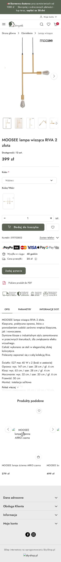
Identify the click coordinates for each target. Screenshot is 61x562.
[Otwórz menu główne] (4, 24)
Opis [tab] (7, 309)
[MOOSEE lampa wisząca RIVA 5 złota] (8, 201)
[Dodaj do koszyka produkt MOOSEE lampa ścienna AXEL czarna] (38, 457)
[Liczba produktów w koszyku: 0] (55, 24)
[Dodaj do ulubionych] (52, 227)
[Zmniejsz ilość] (4, 218)
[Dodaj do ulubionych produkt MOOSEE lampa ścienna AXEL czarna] (39, 410)
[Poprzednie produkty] (8, 429)
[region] (8, 201)
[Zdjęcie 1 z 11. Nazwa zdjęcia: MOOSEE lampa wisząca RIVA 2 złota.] (7, 123)
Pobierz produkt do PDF (20, 282)
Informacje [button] (10, 515)
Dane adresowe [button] (13, 498)
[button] (54, 76)
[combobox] (29, 180)
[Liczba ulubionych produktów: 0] (48, 24)
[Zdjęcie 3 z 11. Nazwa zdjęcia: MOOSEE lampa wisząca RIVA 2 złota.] (30, 123)
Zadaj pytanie (13, 270)
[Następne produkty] (53, 429)
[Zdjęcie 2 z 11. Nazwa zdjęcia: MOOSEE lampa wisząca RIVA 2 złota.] (19, 123)
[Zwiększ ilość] (50, 218)
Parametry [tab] (24, 309)
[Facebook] (27, 534)
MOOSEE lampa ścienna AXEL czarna (21, 465)
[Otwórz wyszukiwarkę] (41, 24)
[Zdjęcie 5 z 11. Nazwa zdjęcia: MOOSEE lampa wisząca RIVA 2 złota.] (54, 123)
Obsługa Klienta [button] (13, 506)
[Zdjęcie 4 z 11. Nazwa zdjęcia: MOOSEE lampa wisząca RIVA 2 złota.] (42, 123)
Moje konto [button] (10, 523)
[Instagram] (33, 534)
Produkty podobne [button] (30, 401)
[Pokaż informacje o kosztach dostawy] (36, 259)
